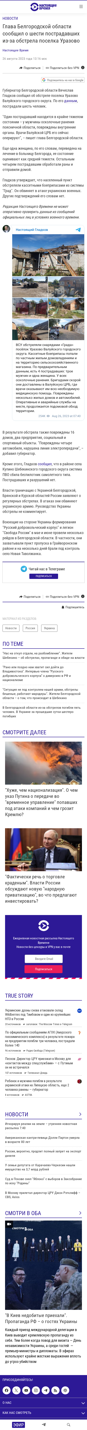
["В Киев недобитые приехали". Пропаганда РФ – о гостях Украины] (43, 1265)
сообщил (45, 464)
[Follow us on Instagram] (36, 1390)
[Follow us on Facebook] (7, 1390)
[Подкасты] (65, 1390)
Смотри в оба (23, 1213)
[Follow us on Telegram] (46, 1390)
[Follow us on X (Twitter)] (16, 1390)
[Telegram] (43, 1425)
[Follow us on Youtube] (26, 1390)
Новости (10, 18)
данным (70, 101)
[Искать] (68, 1425)
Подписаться (44, 576)
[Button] (30, 68)
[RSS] (55, 1390)
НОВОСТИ (16, 1114)
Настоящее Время (16, 50)
